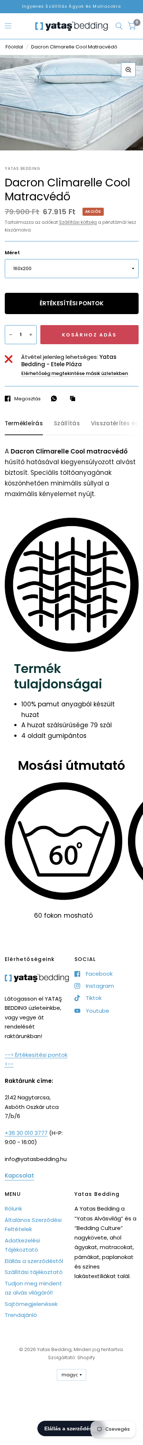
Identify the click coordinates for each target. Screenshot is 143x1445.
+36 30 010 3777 (26, 1133)
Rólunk (13, 1208)
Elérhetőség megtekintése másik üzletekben (74, 373)
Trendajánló (21, 1315)
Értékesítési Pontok (72, 303)
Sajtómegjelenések (31, 1304)
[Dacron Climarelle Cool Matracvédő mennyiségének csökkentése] (10, 334)
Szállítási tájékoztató (34, 1272)
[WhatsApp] (55, 398)
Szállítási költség (78, 222)
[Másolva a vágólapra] (74, 399)
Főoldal (14, 46)
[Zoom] (128, 69)
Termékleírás (24, 423)
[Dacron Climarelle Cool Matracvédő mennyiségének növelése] (30, 334)
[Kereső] (119, 26)
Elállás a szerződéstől (34, 1261)
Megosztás (27, 398)
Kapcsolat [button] (19, 1175)
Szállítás (67, 423)
